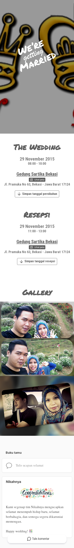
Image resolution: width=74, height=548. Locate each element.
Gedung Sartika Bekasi (37, 174)
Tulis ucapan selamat (29, 465)
